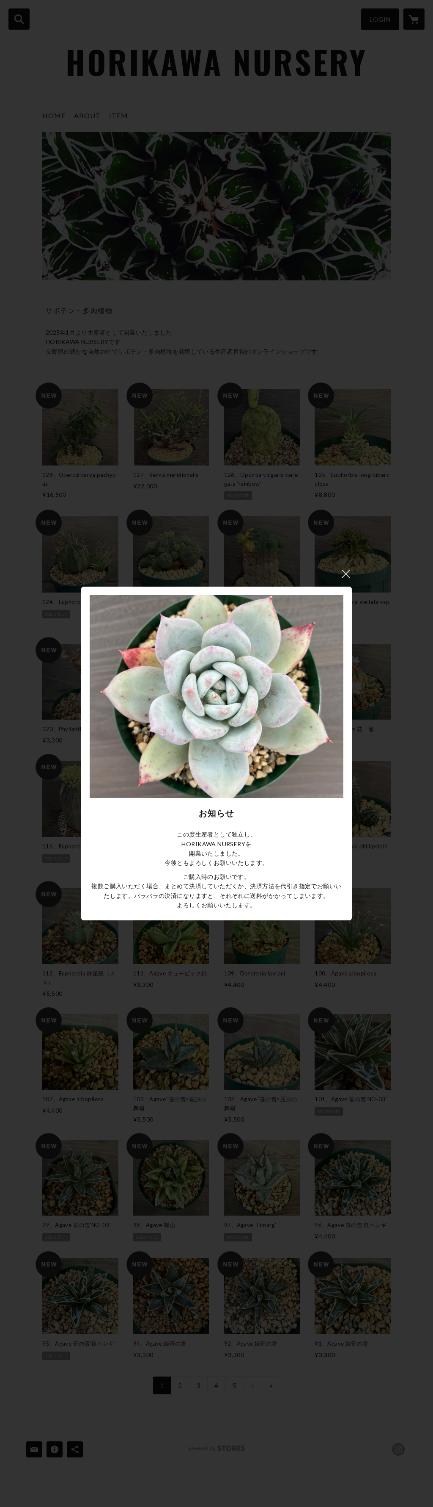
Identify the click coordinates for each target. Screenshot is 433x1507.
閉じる (346, 574)
